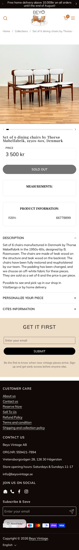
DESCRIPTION (13, 238)
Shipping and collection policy (24, 428)
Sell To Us (10, 412)
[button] (5, 18)
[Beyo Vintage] (39, 18)
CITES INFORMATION (19, 309)
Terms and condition (17, 422)
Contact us (10, 401)
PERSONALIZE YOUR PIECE (23, 298)
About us (9, 396)
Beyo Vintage (38, 538)
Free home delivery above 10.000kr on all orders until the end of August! (39, 4)
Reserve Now (12, 406)
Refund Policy (12, 417)
